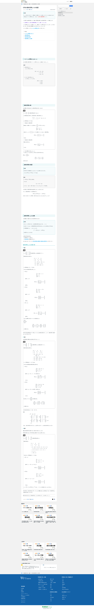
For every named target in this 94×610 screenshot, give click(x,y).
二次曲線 (51, 589)
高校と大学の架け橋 (65, 589)
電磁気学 (63, 584)
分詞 (51, 600)
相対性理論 (64, 587)
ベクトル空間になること (29, 33)
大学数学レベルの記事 (41, 587)
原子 (63, 585)
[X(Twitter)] (52, 499)
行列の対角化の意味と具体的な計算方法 (40, 241)
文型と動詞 (52, 597)
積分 (51, 587)
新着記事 (71, 1)
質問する (63, 599)
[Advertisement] (39, 49)
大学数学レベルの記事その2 (42, 589)
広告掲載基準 (23, 596)
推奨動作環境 (23, 598)
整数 (51, 584)
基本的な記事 (40, 579)
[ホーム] (21, 573)
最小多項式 (26, 239)
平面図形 (51, 580)
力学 (63, 579)
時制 (51, 599)
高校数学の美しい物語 (27, 573)
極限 (51, 585)
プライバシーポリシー (24, 593)
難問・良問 (52, 579)
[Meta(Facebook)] (54, 499)
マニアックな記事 (41, 585)
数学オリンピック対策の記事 (42, 584)
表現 (51, 595)
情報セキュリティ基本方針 (25, 595)
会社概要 (22, 588)
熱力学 (63, 582)
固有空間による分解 (28, 38)
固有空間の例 (27, 35)
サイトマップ (23, 600)
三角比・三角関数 (53, 582)
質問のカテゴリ (64, 595)
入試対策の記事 (40, 580)
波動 (63, 580)
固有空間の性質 (28, 36)
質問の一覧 (64, 597)
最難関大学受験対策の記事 (42, 582)
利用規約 (22, 591)
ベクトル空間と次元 (35, 28)
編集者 (22, 590)
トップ (67, 1)
